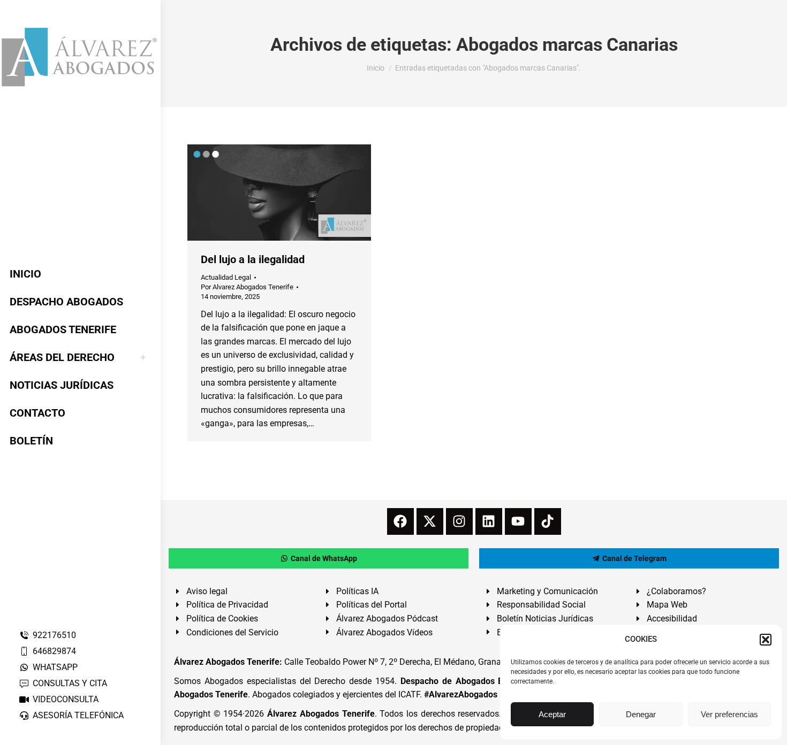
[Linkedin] (488, 521)
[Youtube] (518, 521)
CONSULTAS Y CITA (70, 683)
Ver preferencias (729, 714)
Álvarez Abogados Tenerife (320, 714)
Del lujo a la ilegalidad (253, 259)
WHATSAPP (55, 667)
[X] (430, 521)
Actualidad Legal (226, 277)
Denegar (641, 714)
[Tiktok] (547, 521)
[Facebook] (400, 521)
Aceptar (552, 714)
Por (247, 287)
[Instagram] (459, 521)
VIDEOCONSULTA (66, 699)
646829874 (54, 651)
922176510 (54, 635)
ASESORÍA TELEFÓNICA (78, 715)
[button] (765, 639)
